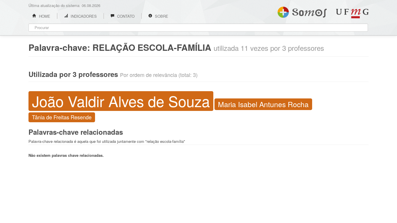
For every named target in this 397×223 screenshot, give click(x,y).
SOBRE (161, 16)
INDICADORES (83, 16)
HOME (44, 16)
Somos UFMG (302, 11)
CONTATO (125, 16)
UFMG (352, 13)
